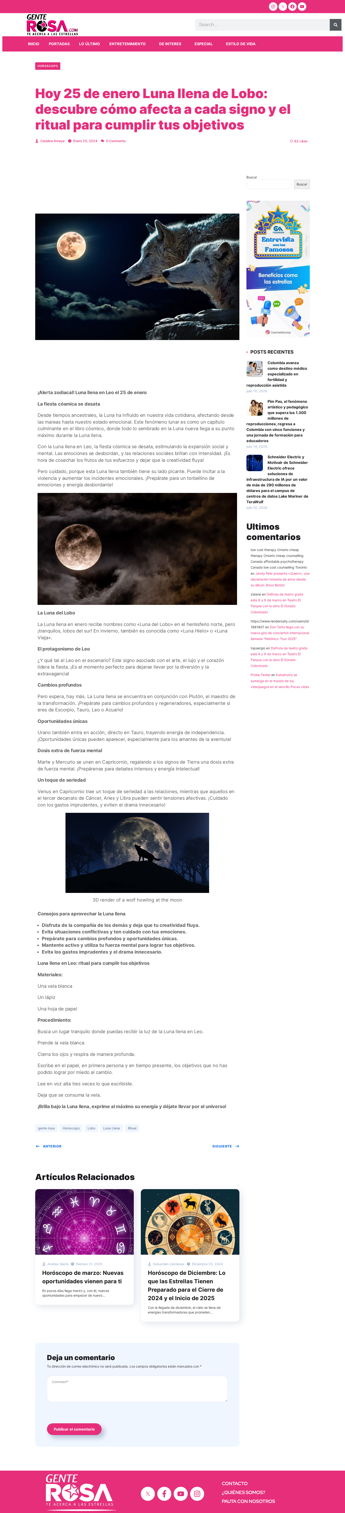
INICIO (33, 43)
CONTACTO (235, 1483)
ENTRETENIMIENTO (127, 43)
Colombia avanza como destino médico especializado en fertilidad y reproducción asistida (276, 374)
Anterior (52, 1146)
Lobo (91, 1128)
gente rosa (46, 1128)
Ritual (132, 1128)
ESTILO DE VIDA (241, 43)
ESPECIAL (204, 43)
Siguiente (222, 1146)
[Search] (335, 25)
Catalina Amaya (52, 141)
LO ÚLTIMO (89, 43)
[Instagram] (273, 6)
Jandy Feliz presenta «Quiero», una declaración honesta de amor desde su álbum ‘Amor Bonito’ (280, 579)
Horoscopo (48, 66)
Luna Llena (111, 1128)
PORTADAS (59, 43)
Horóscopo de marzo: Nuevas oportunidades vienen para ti (82, 1277)
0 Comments (115, 141)
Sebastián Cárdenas (168, 1264)
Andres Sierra (57, 1264)
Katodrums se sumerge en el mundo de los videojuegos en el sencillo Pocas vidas (280, 680)
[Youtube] (302, 6)
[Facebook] (292, 6)
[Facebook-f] (164, 1494)
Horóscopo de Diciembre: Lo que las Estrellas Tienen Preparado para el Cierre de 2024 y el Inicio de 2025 (187, 1285)
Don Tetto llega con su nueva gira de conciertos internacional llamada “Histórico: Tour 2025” (280, 633)
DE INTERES (170, 43)
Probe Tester (260, 675)
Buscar (251, 177)
